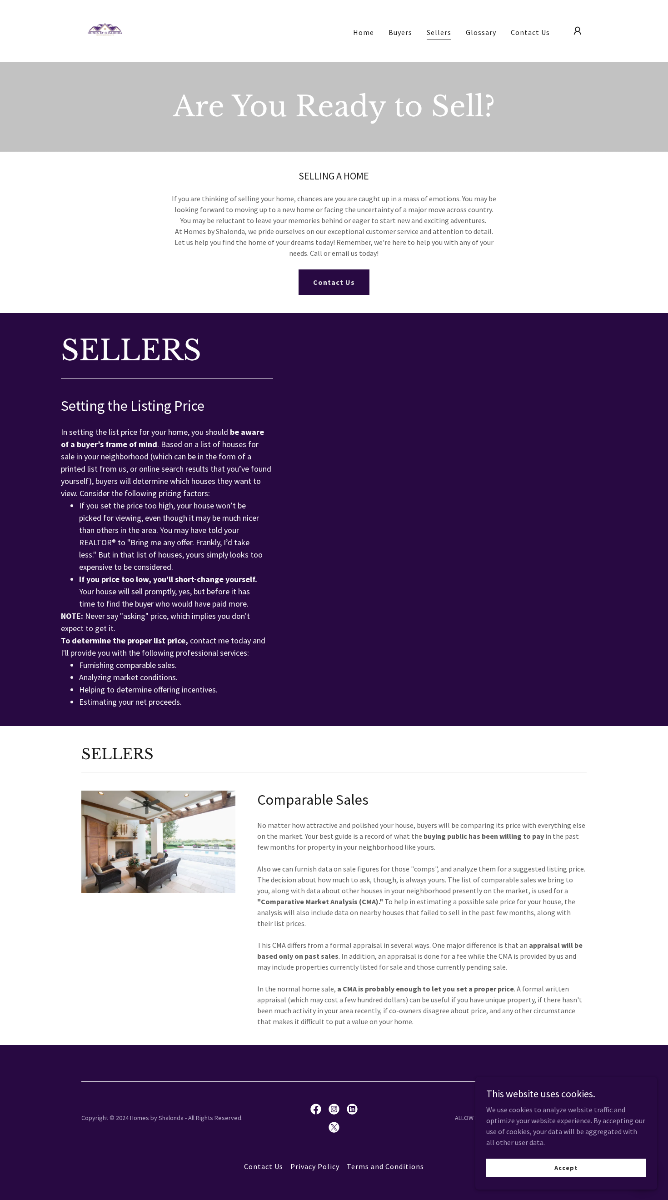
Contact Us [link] (530, 32)
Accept (566, 1167)
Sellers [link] (439, 32)
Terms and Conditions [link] (385, 1166)
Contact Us (334, 282)
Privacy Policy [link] (314, 1166)
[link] (105, 30)
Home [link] (363, 32)
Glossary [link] (481, 32)
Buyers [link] (400, 32)
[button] (577, 31)
